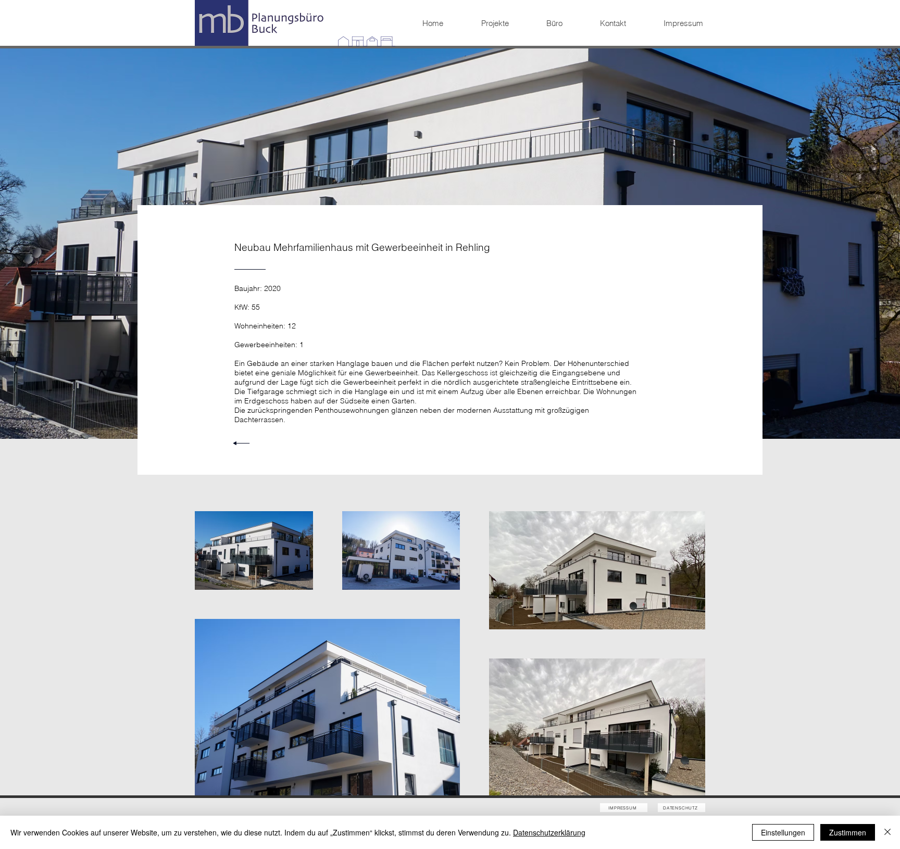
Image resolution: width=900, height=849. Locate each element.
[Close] (887, 832)
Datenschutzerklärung (549, 832)
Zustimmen (847, 832)
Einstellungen (783, 832)
